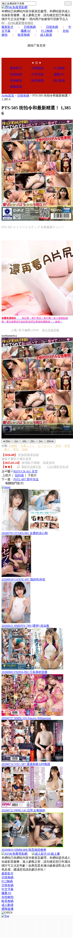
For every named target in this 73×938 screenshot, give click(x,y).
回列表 (19, 475)
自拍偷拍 (16, 80)
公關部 (13, 445)
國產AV (26, 30)
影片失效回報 (50, 330)
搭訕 (16, 449)
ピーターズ (45, 445)
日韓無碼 (30, 26)
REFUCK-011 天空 (25, 471)
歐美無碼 (24, 34)
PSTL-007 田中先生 (26, 479)
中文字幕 (37, 74)
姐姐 (25, 449)
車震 (67, 445)
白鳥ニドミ (28, 445)
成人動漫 (46, 34)
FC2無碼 (46, 30)
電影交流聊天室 (31, 466)
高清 (58, 445)
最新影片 (7, 26)
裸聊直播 (16, 86)
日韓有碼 (52, 26)
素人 (7, 449)
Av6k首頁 (7, 95)
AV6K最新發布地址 (20, 23)
